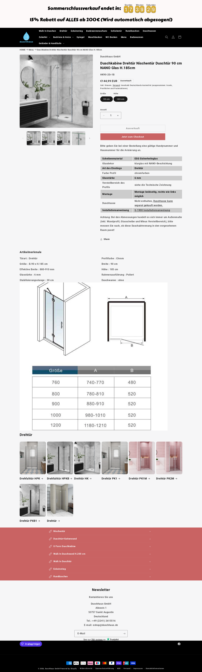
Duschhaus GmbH (52, 669)
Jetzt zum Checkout (133, 136)
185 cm (122, 100)
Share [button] (107, 239)
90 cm (108, 100)
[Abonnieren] (124, 633)
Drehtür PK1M (138, 478)
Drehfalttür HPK (30, 478)
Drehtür (52, 520)
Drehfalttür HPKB (58, 478)
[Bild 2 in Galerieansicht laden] (48, 138)
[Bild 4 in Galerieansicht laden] (78, 138)
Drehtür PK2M (165, 478)
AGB (119, 668)
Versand (116, 85)
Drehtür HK (81, 478)
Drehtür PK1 (109, 478)
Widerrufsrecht (86, 668)
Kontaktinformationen (155, 668)
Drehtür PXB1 (28, 520)
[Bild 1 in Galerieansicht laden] (33, 138)
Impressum (138, 668)
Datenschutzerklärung (105, 668)
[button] (44, 37)
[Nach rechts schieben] (89, 138)
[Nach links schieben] (23, 138)
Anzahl (103, 110)
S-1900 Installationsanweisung (152, 210)
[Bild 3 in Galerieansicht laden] (63, 138)
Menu (31, 50)
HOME (22, 50)
